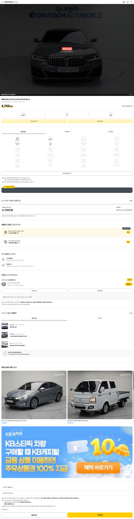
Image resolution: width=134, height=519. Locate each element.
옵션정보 (23, 132)
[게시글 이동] (67, 326)
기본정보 (67, 132)
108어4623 (11, 2)
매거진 (100, 318)
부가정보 (110, 132)
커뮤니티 (34, 318)
